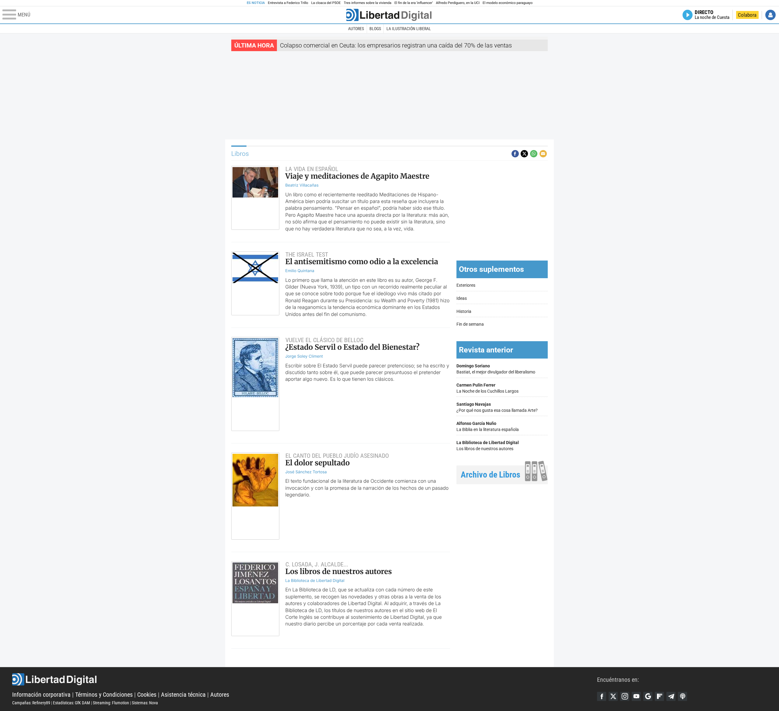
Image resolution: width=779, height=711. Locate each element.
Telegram (671, 696)
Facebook (601, 696)
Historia (463, 311)
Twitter (613, 696)
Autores (356, 28)
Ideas (461, 298)
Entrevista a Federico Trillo (288, 3)
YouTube (636, 696)
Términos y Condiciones (104, 694)
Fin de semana (470, 324)
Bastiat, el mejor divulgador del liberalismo (495, 369)
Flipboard (659, 696)
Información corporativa (41, 694)
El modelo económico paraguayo (508, 3)
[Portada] (389, 15)
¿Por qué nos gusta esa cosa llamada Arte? (497, 407)
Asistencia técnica (183, 694)
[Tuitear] (524, 153)
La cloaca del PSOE (326, 3)
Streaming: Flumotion (111, 702)
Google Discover (647, 696)
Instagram (624, 696)
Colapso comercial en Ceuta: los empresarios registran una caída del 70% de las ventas (396, 45)
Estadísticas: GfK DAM (71, 702)
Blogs (375, 28)
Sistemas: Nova (145, 702)
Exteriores (465, 285)
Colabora (747, 15)
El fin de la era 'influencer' (413, 3)
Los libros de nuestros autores (487, 445)
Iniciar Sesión (770, 15)
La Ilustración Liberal (408, 28)
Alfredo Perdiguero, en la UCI (458, 3)
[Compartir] (515, 153)
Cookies (146, 694)
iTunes (682, 696)
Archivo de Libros (490, 475)
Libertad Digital (304, 679)
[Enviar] (533, 153)
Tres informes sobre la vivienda (367, 3)
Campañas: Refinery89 (31, 702)
